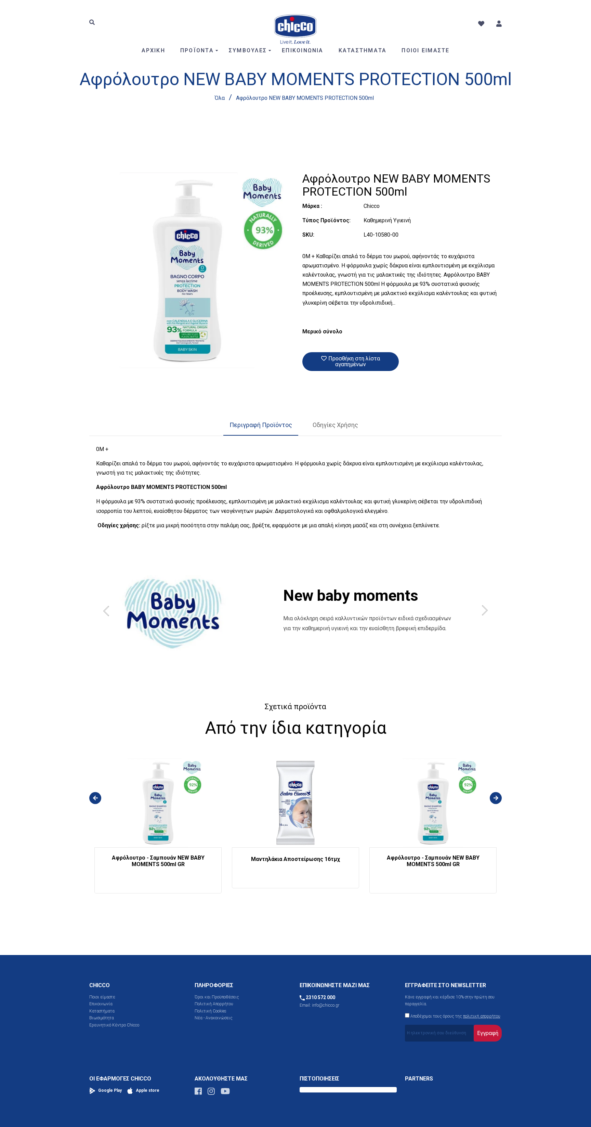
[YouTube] (225, 1092)
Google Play (109, 1090)
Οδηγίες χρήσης (335, 424)
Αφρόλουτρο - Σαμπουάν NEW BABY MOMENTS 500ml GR (158, 860)
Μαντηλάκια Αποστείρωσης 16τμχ (295, 859)
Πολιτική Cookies (210, 1011)
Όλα (220, 98)
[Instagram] (211, 1092)
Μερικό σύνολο (322, 331)
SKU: (308, 234)
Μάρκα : (312, 206)
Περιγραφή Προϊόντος (260, 424)
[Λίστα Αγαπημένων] (481, 23)
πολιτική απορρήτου (481, 1016)
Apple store (147, 1090)
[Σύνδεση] (499, 23)
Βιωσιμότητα (101, 1018)
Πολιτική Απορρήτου (214, 1004)
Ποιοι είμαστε (102, 997)
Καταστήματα (102, 1011)
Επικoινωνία (101, 1004)
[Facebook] (198, 1092)
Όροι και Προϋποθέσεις (217, 997)
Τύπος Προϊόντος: (326, 220)
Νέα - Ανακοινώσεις (214, 1018)
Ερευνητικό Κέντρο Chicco (114, 1025)
